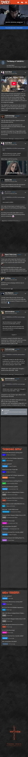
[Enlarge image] (14, 167)
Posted (11, 73)
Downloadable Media (12, 483)
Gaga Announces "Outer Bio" (10, 469)
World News (10, 460)
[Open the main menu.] (26, 2)
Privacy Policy (10, 744)
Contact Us (18, 744)
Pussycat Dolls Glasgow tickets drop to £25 (14, 515)
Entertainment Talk (13, 489)
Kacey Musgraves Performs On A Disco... (13, 498)
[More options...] (25, 72)
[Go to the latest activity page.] (18, 2)
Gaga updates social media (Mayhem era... (13, 503)
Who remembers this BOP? (9, 526)
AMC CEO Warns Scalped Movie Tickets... (13, 492)
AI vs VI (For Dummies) (8, 521)
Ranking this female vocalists (10, 486)
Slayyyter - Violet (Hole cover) (10, 509)
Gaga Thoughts (22, 67)
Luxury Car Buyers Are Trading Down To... (13, 538)
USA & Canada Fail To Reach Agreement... (13, 475)
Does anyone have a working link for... (12, 481)
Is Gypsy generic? (7, 464)
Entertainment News (12, 494)
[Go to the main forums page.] (22, 2)
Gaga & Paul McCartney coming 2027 (12, 452)
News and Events (11, 455)
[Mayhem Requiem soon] (14, 15)
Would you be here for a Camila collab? (12, 532)
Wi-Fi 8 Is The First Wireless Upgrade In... (13, 458)
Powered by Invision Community (14, 745)
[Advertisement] (14, 44)
